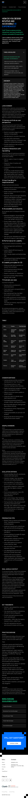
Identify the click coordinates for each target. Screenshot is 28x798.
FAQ (3, 769)
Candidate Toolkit (12, 7)
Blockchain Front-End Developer (10, 711)
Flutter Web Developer (8, 720)
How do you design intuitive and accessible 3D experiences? (11, 10)
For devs (3, 766)
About (3, 762)
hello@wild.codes (14, 762)
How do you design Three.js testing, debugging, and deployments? (13, 62)
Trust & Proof (4, 771)
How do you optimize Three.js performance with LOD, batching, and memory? (13, 72)
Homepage (4, 7)
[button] (24, 2)
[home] (3, 2)
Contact (3, 764)
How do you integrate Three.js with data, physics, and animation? (13, 67)
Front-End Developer (8, 725)
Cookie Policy (11, 791)
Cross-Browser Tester (8, 716)
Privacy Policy (4, 791)
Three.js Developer (22, 7)
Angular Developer (7, 706)
